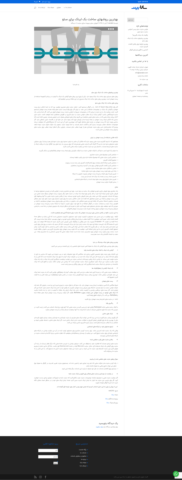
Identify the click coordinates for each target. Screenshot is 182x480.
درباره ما (83, 459)
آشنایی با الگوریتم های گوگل (138, 50)
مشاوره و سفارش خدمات (78, 456)
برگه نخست (82, 450)
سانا (113, 395)
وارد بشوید (99, 427)
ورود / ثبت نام (46, 2)
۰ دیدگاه (73, 23)
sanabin (111, 23)
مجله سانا (51, 8)
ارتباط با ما (41, 8)
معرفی (59, 8)
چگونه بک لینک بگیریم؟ (140, 35)
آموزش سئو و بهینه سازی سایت (87, 23)
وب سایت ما (144, 79)
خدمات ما (69, 8)
